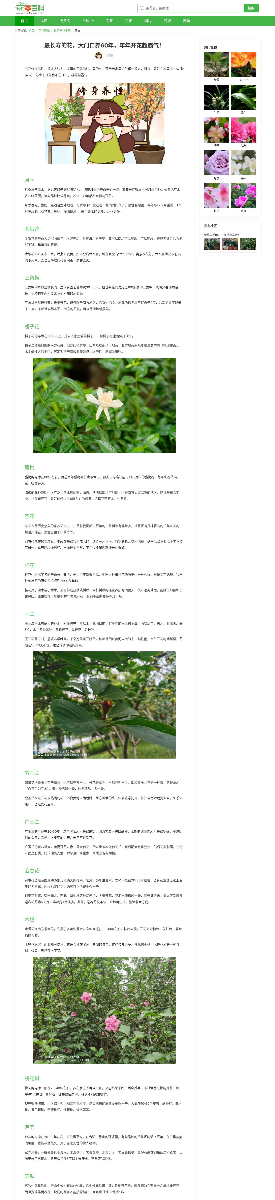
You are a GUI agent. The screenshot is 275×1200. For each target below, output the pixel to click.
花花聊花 (44, 30)
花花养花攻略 (62, 30)
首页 (31, 30)
